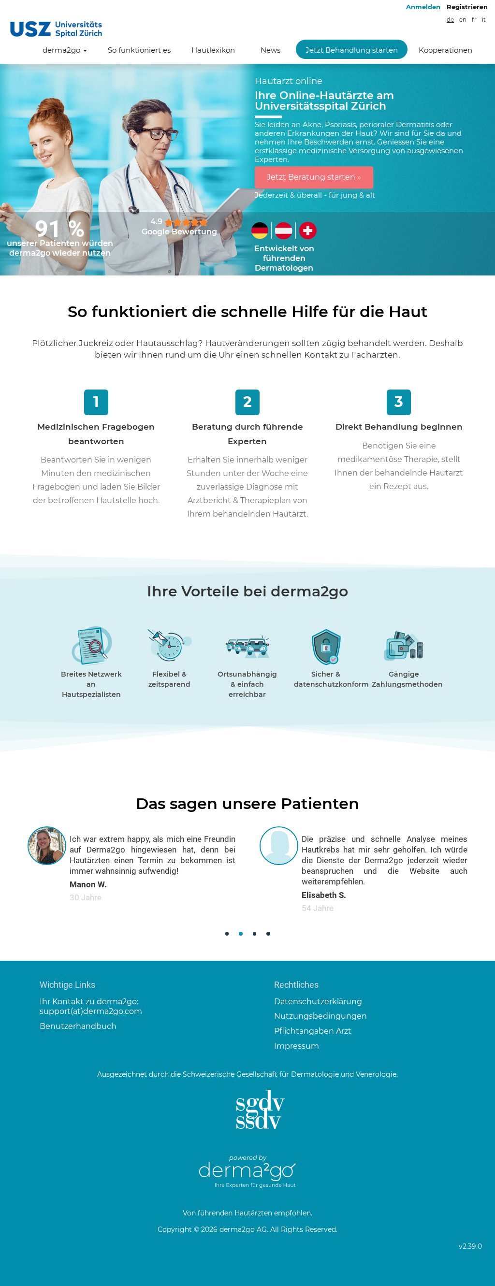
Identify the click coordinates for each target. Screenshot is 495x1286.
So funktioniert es (139, 50)
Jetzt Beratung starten (314, 177)
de (450, 19)
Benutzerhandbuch (78, 1026)
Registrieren (467, 7)
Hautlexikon (213, 50)
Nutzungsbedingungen (320, 1016)
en (462, 19)
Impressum (296, 1046)
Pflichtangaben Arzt (312, 1031)
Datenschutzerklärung (318, 1001)
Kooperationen (445, 50)
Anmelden (423, 7)
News (270, 50)
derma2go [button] (62, 50)
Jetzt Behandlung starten (352, 50)
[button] (227, 933)
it (484, 19)
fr (474, 19)
